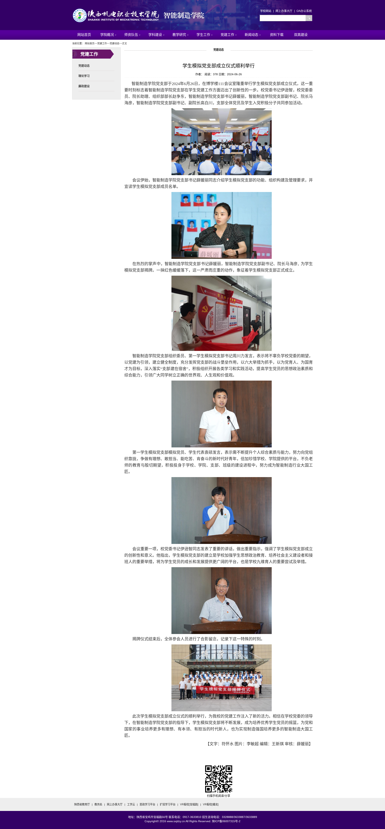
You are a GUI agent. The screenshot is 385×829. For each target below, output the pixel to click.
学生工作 (203, 35)
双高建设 (301, 35)
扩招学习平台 (167, 804)
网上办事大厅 (115, 804)
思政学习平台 (147, 804)
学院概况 (107, 35)
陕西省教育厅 (82, 804)
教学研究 (179, 35)
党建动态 (84, 65)
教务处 (98, 804)
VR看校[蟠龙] (211, 804)
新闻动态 (251, 35)
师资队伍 (131, 35)
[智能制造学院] (142, 9)
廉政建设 (84, 86)
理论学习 (84, 75)
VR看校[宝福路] (189, 804)
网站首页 (84, 35)
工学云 (131, 804)
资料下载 (277, 35)
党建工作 (227, 35)
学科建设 (155, 35)
